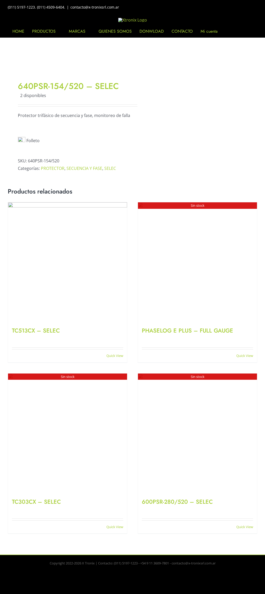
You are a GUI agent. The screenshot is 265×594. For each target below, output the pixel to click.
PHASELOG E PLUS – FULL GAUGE (187, 330)
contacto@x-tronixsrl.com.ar (94, 7)
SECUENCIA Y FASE (84, 168)
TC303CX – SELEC (36, 502)
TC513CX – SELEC (36, 330)
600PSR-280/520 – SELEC (177, 502)
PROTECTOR (52, 168)
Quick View (114, 355)
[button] (243, 31)
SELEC (110, 168)
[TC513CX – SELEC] (67, 262)
